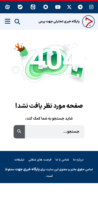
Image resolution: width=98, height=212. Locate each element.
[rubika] (45, 7)
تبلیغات (19, 159)
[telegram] (80, 7)
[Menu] (7, 21)
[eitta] (33, 7)
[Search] (17, 21)
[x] (69, 7)
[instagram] (91, 7)
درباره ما (78, 159)
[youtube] (58, 7)
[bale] (20, 7)
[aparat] (7, 7)
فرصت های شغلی (40, 159)
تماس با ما (62, 159)
